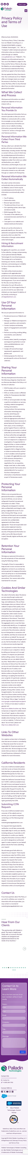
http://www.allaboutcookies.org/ (11, 708)
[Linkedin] (12, 1092)
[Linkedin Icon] (5, 4)
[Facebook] (2, 1092)
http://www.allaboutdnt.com (10, 725)
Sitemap (15, 1140)
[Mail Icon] (2, 4)
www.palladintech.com (8, 57)
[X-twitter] (5, 1092)
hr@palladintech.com (9, 297)
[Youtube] (7, 1092)
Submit (22, 1052)
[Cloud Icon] (7, 4)
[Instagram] (10, 1092)
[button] (26, 10)
